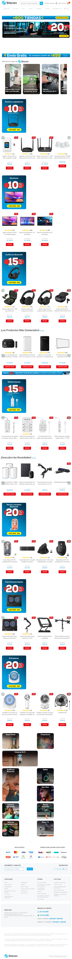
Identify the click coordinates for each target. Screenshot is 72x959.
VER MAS (9, 168)
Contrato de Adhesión (60, 882)
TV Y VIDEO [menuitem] (16, 8)
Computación (7, 885)
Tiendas (39, 891)
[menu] (36, 9)
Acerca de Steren (41, 882)
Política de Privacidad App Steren (60, 887)
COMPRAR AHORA (9, 367)
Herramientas (8, 887)
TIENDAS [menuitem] (67, 8)
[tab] (19, 879)
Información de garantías (61, 892)
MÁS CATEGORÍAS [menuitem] (56, 8)
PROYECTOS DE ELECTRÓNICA (28, 889)
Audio (5, 882)
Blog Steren (40, 899)
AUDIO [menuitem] (23, 8)
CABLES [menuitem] (30, 8)
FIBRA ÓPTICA (24, 893)
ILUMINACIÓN (24, 882)
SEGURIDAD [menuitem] (39, 8)
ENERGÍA (23, 885)
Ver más (41, 331)
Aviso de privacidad (59, 890)
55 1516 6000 (44, 912)
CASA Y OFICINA (24, 887)
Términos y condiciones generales (60, 895)
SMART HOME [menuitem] (6, 8)
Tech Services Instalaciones (41, 888)
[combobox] (32, 3)
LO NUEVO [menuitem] (47, 8)
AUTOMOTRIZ (24, 891)
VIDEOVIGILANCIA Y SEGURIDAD (8, 897)
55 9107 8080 (44, 915)
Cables (6, 889)
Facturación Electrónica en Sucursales (43, 885)
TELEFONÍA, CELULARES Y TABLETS (10, 891)
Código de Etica (58, 885)
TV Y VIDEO (7, 894)
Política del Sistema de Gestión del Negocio (43, 896)
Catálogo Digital (41, 893)
